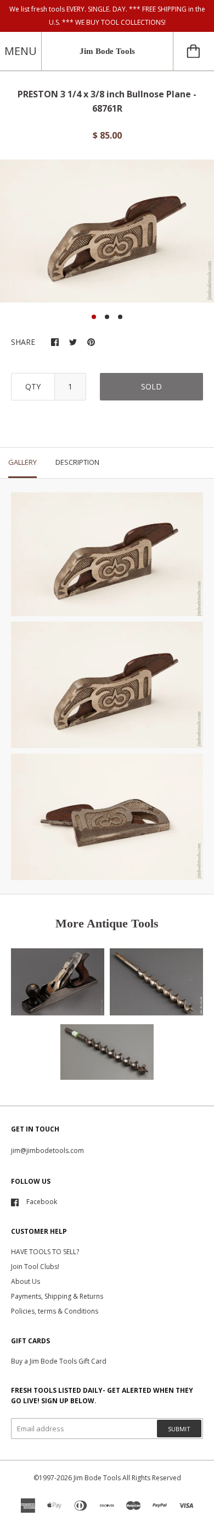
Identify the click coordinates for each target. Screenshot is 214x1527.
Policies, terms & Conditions (54, 1311)
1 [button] (94, 317)
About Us (25, 1281)
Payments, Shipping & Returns (57, 1296)
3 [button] (120, 317)
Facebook (41, 1201)
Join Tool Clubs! (35, 1266)
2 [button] (107, 317)
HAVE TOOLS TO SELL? (45, 1251)
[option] (107, 231)
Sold (151, 386)
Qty (33, 386)
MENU (20, 50)
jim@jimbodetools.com (47, 1150)
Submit (179, 1429)
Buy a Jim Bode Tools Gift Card (58, 1361)
